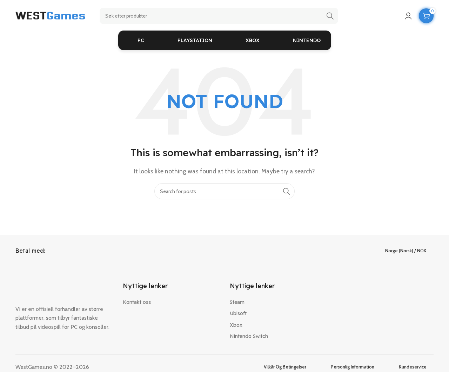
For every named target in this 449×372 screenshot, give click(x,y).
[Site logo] (50, 15)
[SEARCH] (330, 16)
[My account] (408, 16)
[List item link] (171, 302)
